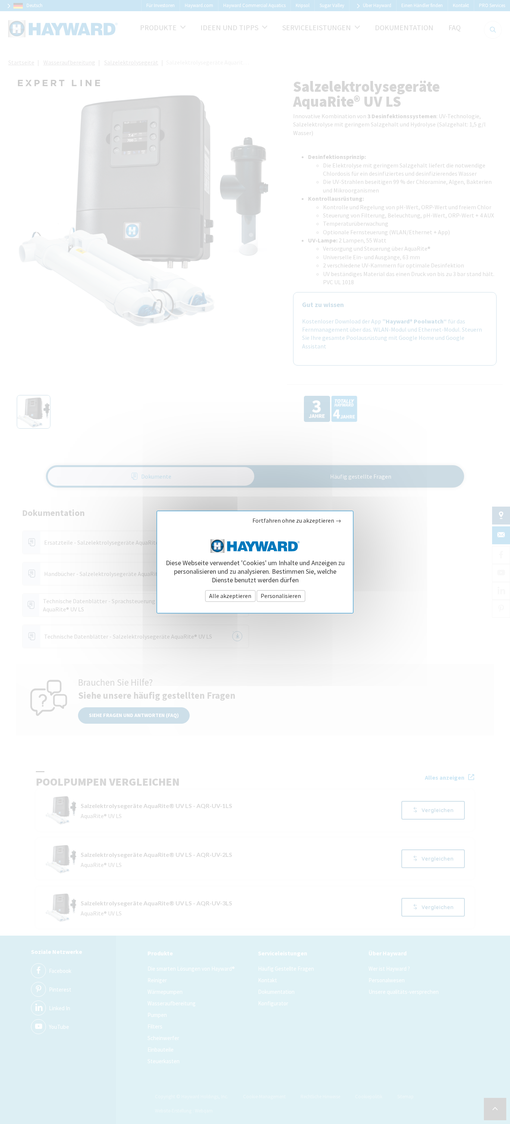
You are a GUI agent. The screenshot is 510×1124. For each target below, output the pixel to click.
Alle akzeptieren (230, 595)
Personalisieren (281, 595)
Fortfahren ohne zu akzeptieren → (296, 520)
